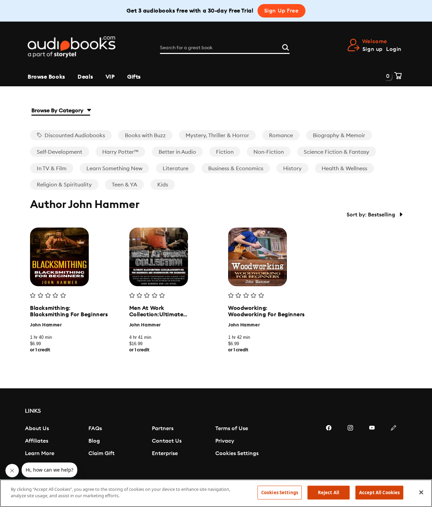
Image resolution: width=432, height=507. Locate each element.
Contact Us (167, 441)
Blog (94, 441)
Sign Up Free (281, 10)
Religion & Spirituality (64, 184)
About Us (37, 428)
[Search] (285, 46)
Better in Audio (177, 152)
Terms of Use (231, 428)
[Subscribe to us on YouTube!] (372, 448)
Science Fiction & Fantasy (336, 152)
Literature (175, 168)
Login (394, 49)
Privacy (224, 441)
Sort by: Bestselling (372, 214)
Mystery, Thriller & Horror (217, 135)
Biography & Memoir (339, 135)
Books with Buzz (145, 135)
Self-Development (59, 152)
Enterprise (165, 453)
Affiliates (36, 441)
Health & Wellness (344, 168)
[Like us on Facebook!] (329, 448)
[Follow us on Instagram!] (350, 448)
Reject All (328, 492)
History (292, 168)
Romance (281, 135)
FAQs (95, 428)
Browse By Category (58, 110)
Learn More (39, 453)
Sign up (372, 49)
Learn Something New (114, 168)
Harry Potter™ (120, 152)
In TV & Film (51, 168)
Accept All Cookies (379, 492)
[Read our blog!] (393, 448)
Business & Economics (235, 168)
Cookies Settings (237, 453)
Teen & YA (124, 184)
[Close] (421, 492)
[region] (216, 493)
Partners (162, 428)
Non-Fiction (268, 152)
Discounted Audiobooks (74, 135)
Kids (162, 184)
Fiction (225, 152)
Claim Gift (101, 453)
